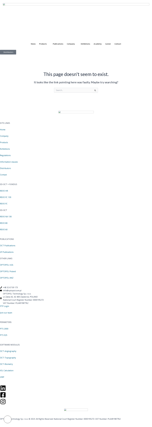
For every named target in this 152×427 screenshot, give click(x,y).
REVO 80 (3, 223)
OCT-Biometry (6, 364)
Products (43, 44)
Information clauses (9, 162)
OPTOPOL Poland (8, 271)
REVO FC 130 (5, 197)
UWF (2, 377)
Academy (98, 44)
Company (71, 44)
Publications (58, 44)
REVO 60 (3, 229)
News (33, 44)
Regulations (5, 155)
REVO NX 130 (6, 216)
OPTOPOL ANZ (6, 278)
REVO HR (4, 191)
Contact (117, 44)
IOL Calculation (6, 370)
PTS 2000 (4, 328)
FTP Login (4, 306)
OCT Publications (7, 245)
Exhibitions (85, 44)
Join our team (6, 312)
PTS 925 (3, 335)
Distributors (5, 168)
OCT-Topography (8, 357)
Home (2, 129)
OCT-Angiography (8, 351)
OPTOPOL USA (6, 265)
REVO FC (3, 203)
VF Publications (7, 252)
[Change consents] (7, 419)
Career (108, 44)
